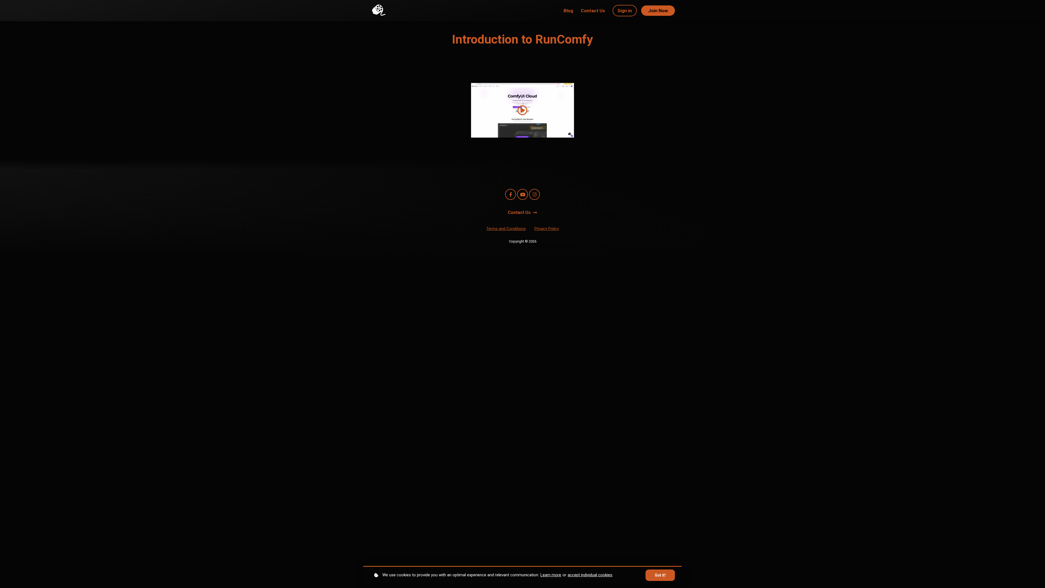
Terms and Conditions (506, 228)
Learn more (550, 574)
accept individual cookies (590, 574)
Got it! (660, 575)
